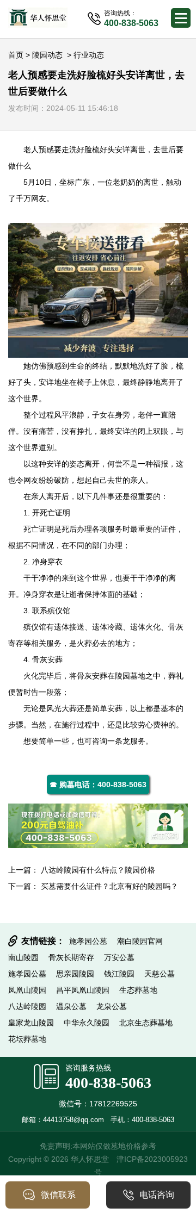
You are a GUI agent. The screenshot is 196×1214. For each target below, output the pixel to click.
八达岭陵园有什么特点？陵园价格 (98, 870)
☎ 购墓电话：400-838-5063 (98, 784)
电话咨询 (156, 1194)
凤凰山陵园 (27, 990)
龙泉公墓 (111, 1006)
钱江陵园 (119, 973)
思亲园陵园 (75, 973)
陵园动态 (47, 55)
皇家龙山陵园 (31, 1022)
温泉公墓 (71, 1006)
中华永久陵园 (86, 1022)
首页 (15, 55)
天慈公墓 (159, 973)
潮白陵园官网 (140, 941)
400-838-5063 (108, 1082)
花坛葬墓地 (27, 1039)
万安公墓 (119, 957)
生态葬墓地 (138, 990)
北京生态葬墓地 (146, 1022)
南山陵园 (23, 957)
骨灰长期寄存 (71, 957)
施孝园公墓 (88, 941)
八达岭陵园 (27, 1006)
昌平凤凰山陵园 (82, 990)
